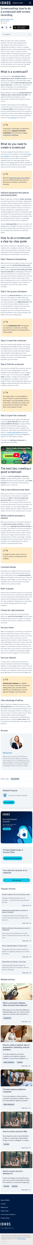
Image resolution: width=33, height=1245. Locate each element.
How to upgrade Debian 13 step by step (14, 946)
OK (4, 1241)
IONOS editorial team (7, 19)
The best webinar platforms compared (14, 1091)
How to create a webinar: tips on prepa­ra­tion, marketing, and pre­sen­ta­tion (16, 1047)
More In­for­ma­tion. (21, 1238)
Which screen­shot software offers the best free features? (15, 1004)
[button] (16, 827)
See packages (8, 802)
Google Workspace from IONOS (19, 178)
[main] (16, 412)
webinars (14, 118)
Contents (7, 34)
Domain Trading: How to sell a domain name (16, 894)
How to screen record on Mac (15, 1132)
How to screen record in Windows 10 (13, 1172)
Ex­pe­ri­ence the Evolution (12, 858)
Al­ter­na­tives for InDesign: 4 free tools (14, 962)
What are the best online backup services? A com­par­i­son (16, 929)
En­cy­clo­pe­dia (15, 779)
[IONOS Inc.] (16, 1224)
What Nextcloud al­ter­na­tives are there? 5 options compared (15, 911)
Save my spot (16, 880)
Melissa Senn (7, 753)
